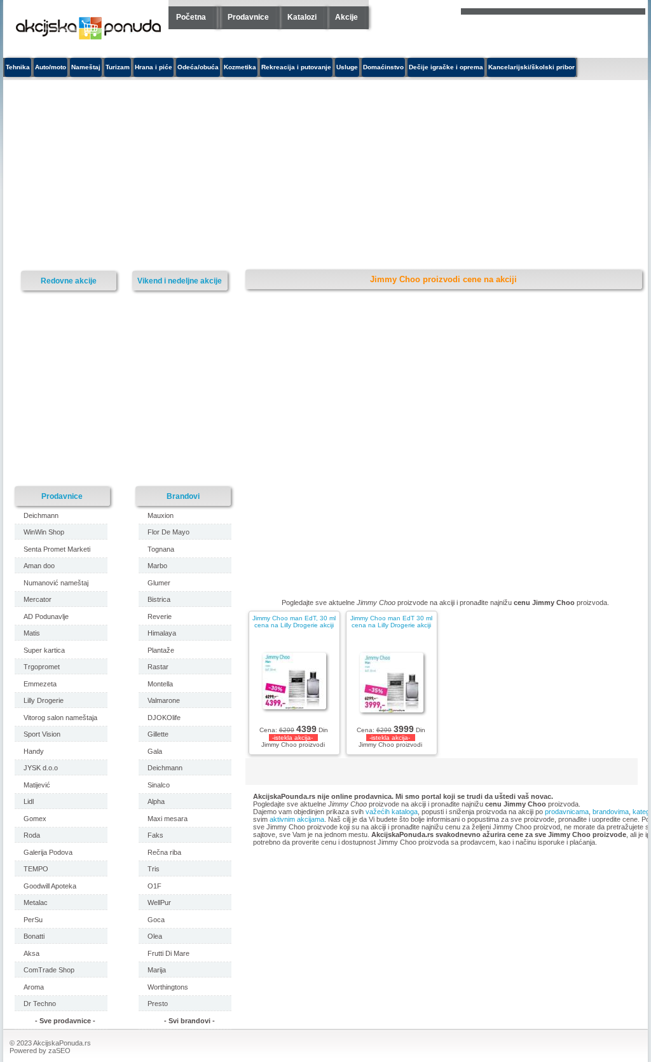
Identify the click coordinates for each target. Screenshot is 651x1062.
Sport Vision (42, 734)
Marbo (157, 565)
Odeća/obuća (198, 67)
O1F (154, 886)
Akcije (346, 17)
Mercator (37, 599)
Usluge (347, 67)
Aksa (31, 953)
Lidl (29, 801)
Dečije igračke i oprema (446, 67)
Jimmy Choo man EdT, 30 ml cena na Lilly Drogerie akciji (294, 622)
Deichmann (41, 515)
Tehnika (18, 67)
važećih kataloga (392, 811)
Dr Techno (40, 1003)
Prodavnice (248, 17)
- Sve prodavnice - (65, 1021)
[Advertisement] (228, 175)
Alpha (156, 801)
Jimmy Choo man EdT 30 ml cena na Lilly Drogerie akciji (391, 622)
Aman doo (39, 565)
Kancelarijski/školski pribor (531, 67)
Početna (191, 17)
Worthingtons (167, 987)
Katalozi (302, 17)
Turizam (118, 67)
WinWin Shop (44, 532)
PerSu (33, 919)
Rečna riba (164, 852)
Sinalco (158, 785)
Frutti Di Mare (168, 953)
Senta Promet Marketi (57, 549)
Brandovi (183, 496)
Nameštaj (85, 67)
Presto (157, 1003)
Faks (155, 835)
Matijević (37, 785)
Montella (160, 684)
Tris (153, 869)
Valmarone (163, 700)
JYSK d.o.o (41, 768)
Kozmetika (240, 67)
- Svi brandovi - (189, 1021)
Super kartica (44, 650)
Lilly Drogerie (44, 700)
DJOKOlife (164, 717)
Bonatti (34, 936)
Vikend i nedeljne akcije (179, 280)
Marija (156, 970)
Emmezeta (40, 684)
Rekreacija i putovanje (296, 67)
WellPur (159, 902)
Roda (32, 835)
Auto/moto (50, 67)
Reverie (159, 616)
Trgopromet (42, 667)
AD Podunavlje (46, 616)
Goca (156, 919)
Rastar (157, 667)
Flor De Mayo (168, 532)
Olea (154, 936)
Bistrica (158, 599)
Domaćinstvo (383, 67)
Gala (154, 751)
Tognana (160, 549)
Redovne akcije (69, 280)
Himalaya (161, 633)
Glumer (158, 583)
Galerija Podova (48, 852)
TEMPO (36, 869)
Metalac (36, 902)
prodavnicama (567, 811)
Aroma (34, 987)
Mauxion (160, 515)
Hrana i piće (153, 67)
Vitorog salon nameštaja (60, 717)
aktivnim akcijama (297, 819)
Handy (34, 751)
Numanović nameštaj (56, 583)
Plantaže (160, 650)
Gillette (157, 734)
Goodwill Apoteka (50, 886)
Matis (32, 633)
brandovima (611, 811)
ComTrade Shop (49, 970)
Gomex (35, 818)
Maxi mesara (167, 818)
